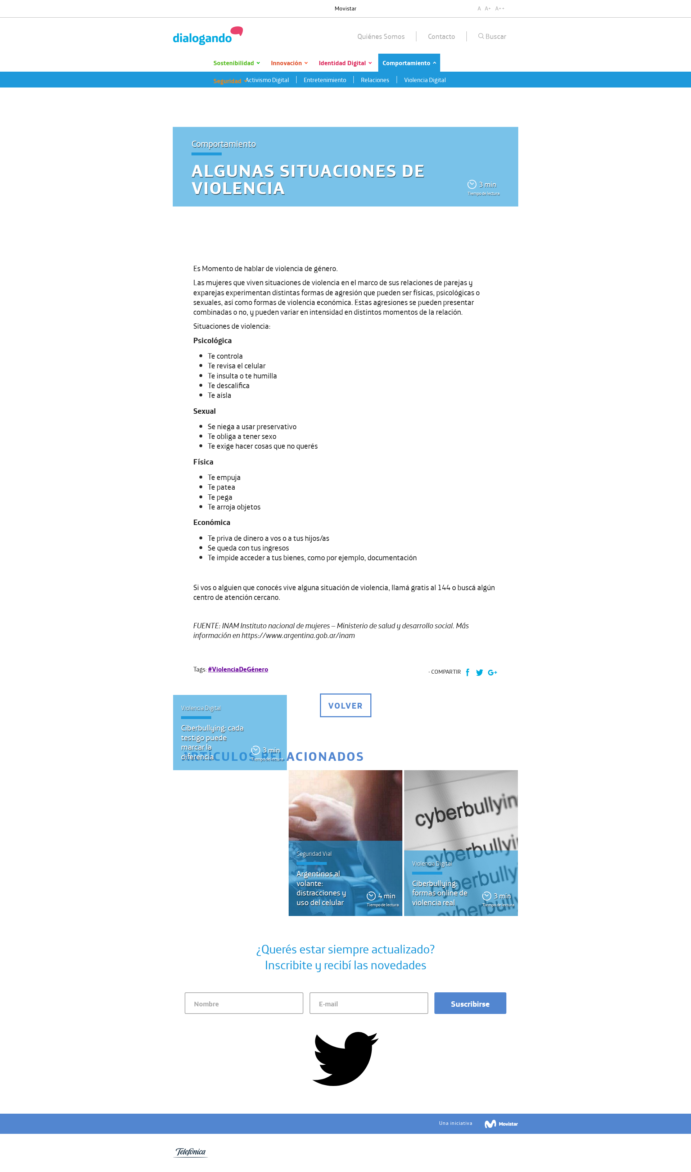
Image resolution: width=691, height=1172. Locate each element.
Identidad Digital (342, 62)
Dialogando (208, 35)
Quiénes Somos (381, 35)
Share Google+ (492, 672)
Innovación (286, 62)
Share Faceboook (467, 672)
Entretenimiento (325, 79)
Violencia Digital (425, 79)
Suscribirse (470, 1003)
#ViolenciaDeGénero (238, 669)
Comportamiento (406, 62)
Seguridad (227, 80)
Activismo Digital (267, 79)
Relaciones (375, 79)
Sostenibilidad (233, 62)
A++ (500, 8)
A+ (488, 8)
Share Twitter (479, 672)
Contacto (441, 35)
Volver (345, 705)
